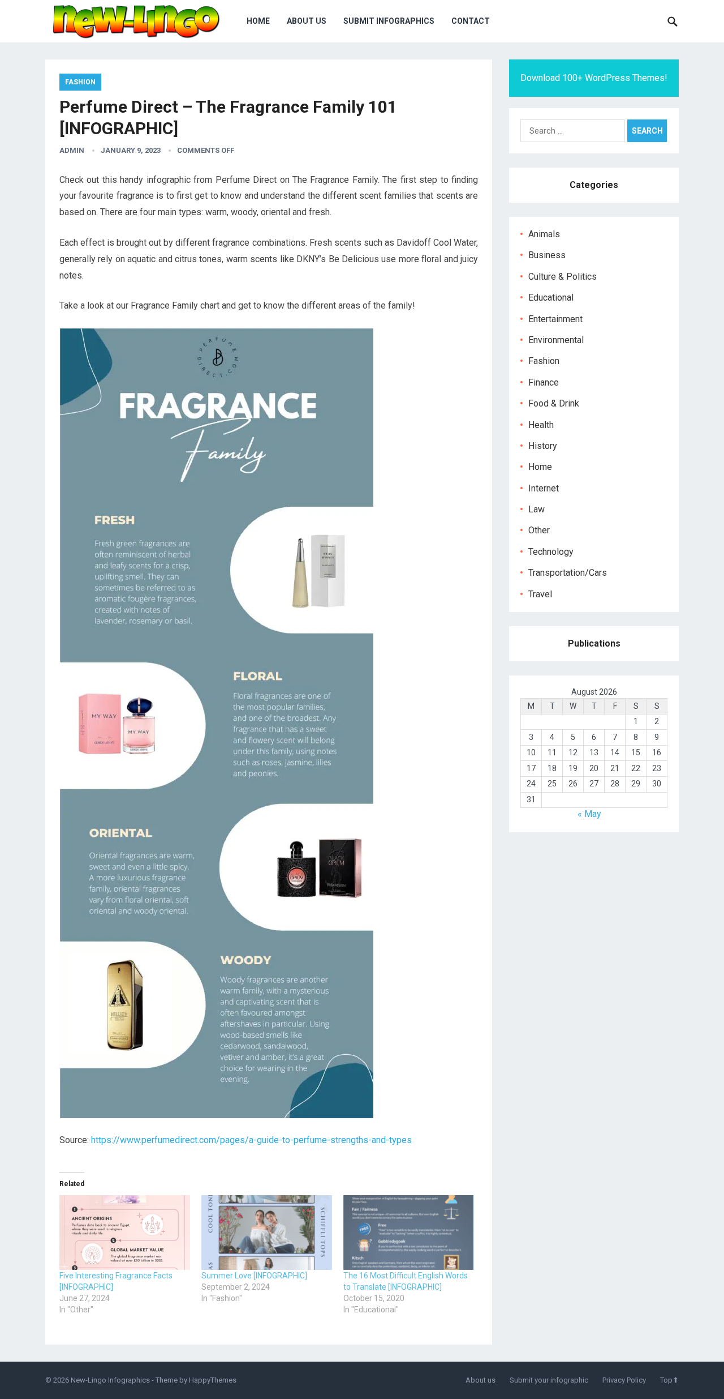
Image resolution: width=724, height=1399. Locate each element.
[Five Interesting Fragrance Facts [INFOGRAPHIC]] (124, 1232)
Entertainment (555, 319)
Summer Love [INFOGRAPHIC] (254, 1275)
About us (306, 20)
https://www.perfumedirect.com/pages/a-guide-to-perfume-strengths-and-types (251, 1140)
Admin (71, 150)
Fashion (80, 82)
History (542, 445)
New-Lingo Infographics (110, 1380)
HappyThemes (212, 1380)
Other (539, 530)
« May (589, 813)
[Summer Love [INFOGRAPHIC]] (266, 1232)
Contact (470, 20)
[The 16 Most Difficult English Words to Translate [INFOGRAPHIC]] (408, 1232)
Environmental (556, 340)
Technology (551, 551)
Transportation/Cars (567, 572)
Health (541, 425)
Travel (540, 594)
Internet (543, 488)
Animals (544, 234)
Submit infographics (388, 20)
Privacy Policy (624, 1380)
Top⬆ (669, 1380)
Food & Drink (553, 403)
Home (258, 20)
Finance (543, 382)
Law (536, 509)
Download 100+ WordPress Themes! (593, 77)
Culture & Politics (562, 276)
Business (547, 255)
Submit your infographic (549, 1380)
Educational (551, 297)
